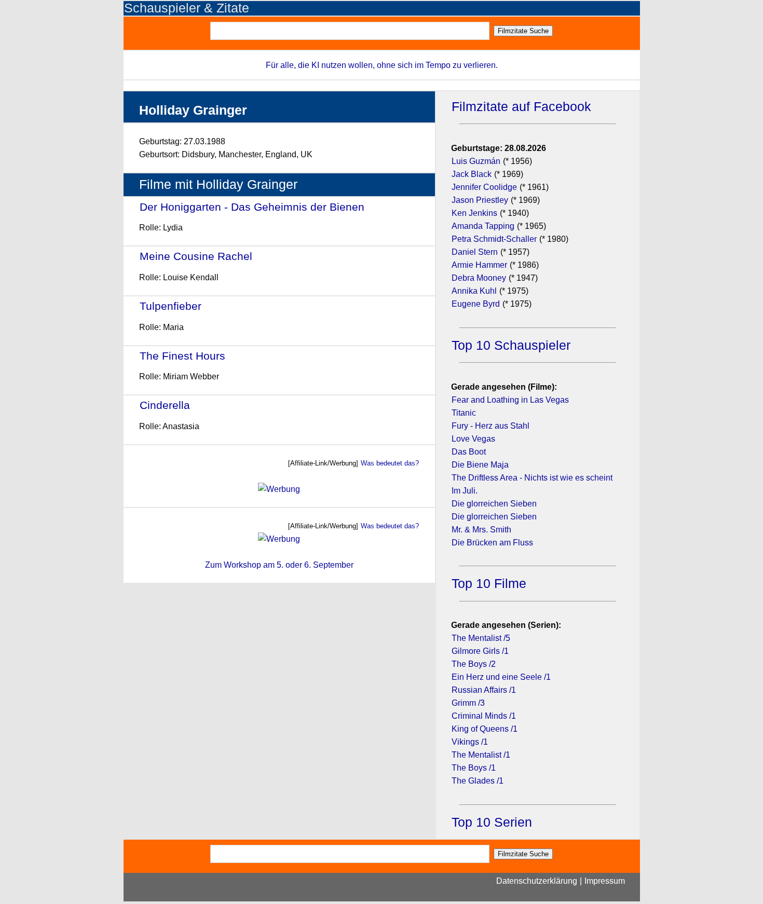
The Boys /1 (474, 767)
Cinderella (165, 405)
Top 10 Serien (492, 822)
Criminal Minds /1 (484, 715)
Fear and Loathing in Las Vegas (510, 399)
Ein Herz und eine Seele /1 (501, 677)
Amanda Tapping (483, 226)
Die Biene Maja (480, 464)
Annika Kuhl (474, 290)
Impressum (604, 880)
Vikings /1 (470, 741)
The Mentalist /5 (481, 638)
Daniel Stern (475, 252)
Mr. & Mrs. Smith (481, 529)
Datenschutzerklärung (536, 880)
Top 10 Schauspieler (511, 345)
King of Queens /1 (484, 728)
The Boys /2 (474, 664)
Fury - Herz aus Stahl (490, 425)
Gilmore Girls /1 (480, 651)
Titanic (464, 412)
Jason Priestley (480, 200)
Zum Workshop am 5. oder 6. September (279, 564)
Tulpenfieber (170, 306)
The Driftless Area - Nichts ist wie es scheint (532, 477)
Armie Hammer (479, 265)
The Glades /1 (477, 780)
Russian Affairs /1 (484, 690)
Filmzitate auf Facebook (521, 107)
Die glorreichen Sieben (494, 503)
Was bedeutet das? (390, 463)
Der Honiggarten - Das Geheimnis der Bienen (252, 207)
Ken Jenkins (474, 213)
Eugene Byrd (476, 303)
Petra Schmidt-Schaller (494, 239)
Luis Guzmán (476, 161)
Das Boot (469, 451)
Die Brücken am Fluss (492, 542)
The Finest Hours (182, 356)
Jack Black (472, 174)
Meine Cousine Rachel (196, 256)
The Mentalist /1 (481, 754)
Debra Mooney (479, 277)
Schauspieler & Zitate (186, 8)
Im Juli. (465, 490)
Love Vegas (473, 438)
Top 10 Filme (489, 584)
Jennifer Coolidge (484, 187)
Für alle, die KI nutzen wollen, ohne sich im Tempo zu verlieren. (382, 65)
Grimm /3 (468, 702)
